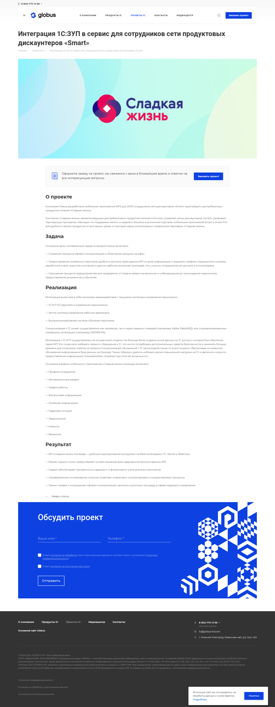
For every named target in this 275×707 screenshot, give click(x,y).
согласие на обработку (63, 555)
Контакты (119, 621)
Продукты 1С (50, 621)
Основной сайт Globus (31, 630)
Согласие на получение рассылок (36, 694)
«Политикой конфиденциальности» (191, 668)
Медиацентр (96, 621)
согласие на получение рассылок (70, 566)
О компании (26, 621)
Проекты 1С (73, 621)
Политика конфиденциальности (35, 680)
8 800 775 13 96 (30, 3)
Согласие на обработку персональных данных (43, 687)
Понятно (254, 695)
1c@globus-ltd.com (209, 631)
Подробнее (200, 699)
